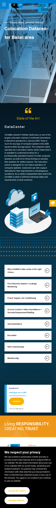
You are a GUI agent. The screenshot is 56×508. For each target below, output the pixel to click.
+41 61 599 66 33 (16, 409)
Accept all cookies (17, 491)
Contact (16, 401)
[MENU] (4, 4)
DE (14, 5)
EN (20, 5)
